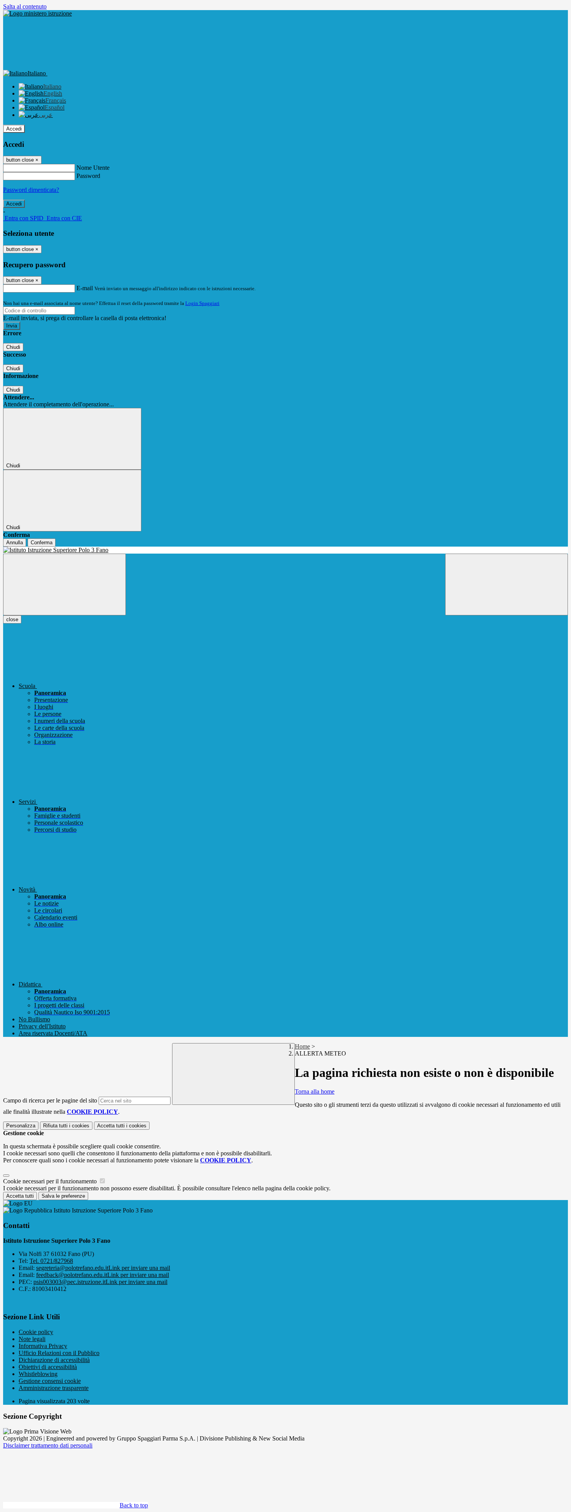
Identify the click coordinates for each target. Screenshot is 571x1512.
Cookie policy (36, 1332)
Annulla (14, 542)
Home (302, 1046)
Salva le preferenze (63, 1196)
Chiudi (13, 347)
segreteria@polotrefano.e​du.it (103, 1268)
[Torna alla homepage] (285, 550)
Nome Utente (93, 167)
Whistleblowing (38, 1374)
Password (88, 175)
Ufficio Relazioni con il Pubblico (59, 1353)
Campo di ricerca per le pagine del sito (50, 1100)
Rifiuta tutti (66, 1126)
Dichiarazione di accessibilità (54, 1360)
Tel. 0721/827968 (51, 1261)
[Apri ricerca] (506, 584)
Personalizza (20, 1126)
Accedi (14, 129)
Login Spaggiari (202, 303)
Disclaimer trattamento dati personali (47, 1445)
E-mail (85, 288)
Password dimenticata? (31, 189)
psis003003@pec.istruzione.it (100, 1282)
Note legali (32, 1339)
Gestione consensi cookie (50, 1381)
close (12, 619)
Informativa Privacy (43, 1346)
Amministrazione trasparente (54, 1388)
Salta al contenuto (25, 6)
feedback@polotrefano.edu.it (102, 1275)
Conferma (41, 542)
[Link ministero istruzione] (37, 13)
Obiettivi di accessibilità (48, 1367)
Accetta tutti (121, 1126)
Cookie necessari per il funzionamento (50, 1181)
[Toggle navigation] (64, 584)
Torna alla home (314, 1091)
